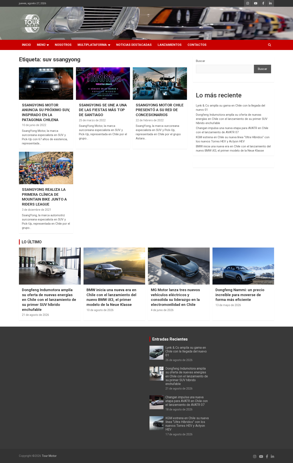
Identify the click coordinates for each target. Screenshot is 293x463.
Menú (41, 45)
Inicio (26, 45)
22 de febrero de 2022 (150, 120)
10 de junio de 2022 (34, 125)
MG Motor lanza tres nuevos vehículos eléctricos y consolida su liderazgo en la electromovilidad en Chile (175, 297)
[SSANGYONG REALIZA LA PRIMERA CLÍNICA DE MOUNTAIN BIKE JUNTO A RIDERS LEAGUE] (46, 168)
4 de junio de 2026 (162, 310)
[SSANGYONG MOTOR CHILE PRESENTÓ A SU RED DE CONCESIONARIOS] (160, 83)
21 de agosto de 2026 (35, 314)
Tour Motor (49, 456)
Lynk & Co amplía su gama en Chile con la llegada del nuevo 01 (186, 351)
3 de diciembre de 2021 (36, 209)
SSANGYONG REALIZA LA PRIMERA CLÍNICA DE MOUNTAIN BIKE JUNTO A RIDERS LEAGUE (44, 197)
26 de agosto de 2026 (179, 360)
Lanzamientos (170, 45)
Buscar (200, 61)
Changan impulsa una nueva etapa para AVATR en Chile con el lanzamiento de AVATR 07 (186, 401)
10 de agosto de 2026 (100, 310)
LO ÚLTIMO (32, 242)
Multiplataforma (92, 45)
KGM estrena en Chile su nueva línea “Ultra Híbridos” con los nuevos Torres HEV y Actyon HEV (187, 424)
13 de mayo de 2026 (228, 305)
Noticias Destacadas (134, 45)
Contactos (197, 45)
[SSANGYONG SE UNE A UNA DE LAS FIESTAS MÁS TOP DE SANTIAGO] (103, 83)
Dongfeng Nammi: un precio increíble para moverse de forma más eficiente (239, 295)
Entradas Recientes (170, 339)
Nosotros (63, 45)
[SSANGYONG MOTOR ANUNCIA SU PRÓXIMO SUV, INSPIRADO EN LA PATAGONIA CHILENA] (46, 83)
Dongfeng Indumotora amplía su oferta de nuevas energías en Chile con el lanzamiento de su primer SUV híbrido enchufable (231, 119)
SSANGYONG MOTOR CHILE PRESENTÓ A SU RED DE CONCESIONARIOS (160, 110)
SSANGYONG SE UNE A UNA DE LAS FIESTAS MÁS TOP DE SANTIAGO (103, 110)
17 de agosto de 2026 (179, 434)
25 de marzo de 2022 (92, 120)
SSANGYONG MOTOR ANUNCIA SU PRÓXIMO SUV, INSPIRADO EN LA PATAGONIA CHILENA (46, 112)
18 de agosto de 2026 (179, 409)
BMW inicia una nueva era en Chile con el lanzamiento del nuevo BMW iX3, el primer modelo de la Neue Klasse (111, 297)
